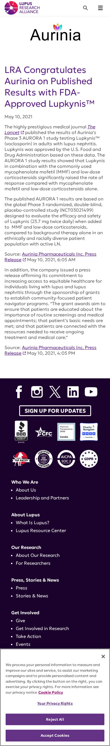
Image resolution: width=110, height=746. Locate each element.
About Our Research (38, 555)
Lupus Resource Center (41, 530)
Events (23, 644)
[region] (55, 697)
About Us (26, 490)
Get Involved (25, 612)
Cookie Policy (50, 692)
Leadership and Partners (42, 498)
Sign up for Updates (55, 410)
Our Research (26, 547)
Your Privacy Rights (54, 703)
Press (21, 588)
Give (20, 620)
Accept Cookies (55, 735)
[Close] (103, 656)
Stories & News (32, 595)
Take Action (28, 636)
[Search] (85, 8)
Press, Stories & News (35, 580)
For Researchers (33, 563)
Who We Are (24, 482)
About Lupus (25, 514)
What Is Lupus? (32, 522)
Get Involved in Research (42, 628)
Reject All (55, 719)
